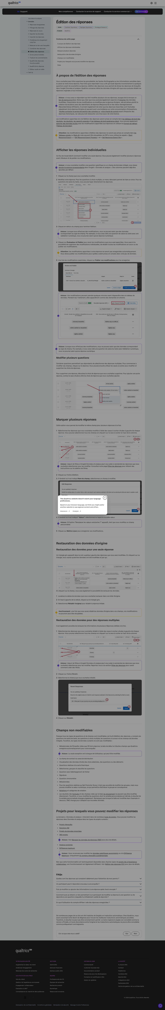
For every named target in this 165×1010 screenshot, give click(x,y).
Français (76, 511)
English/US (63, 511)
